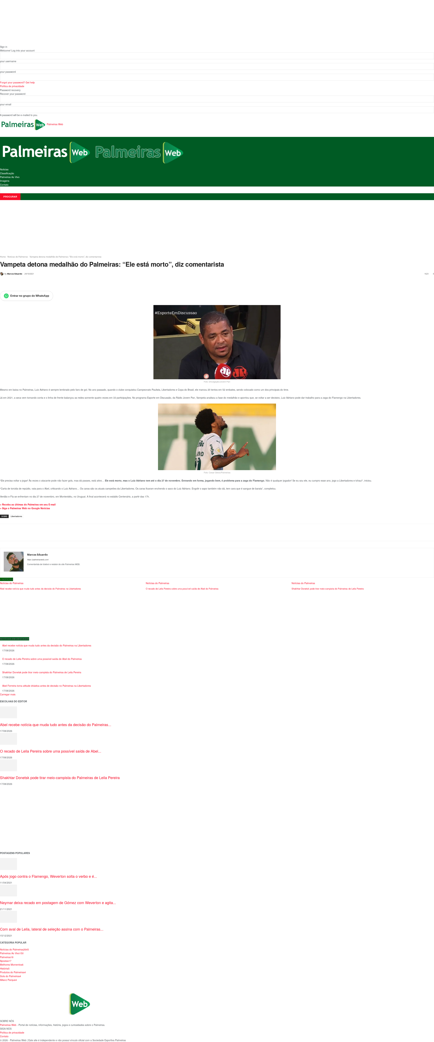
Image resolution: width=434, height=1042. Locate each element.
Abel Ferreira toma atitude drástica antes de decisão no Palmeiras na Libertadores (46, 685)
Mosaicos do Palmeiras (13, 826)
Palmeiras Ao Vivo (9, 177)
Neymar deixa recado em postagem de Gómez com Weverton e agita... (58, 902)
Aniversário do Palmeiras (14, 799)
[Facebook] (23, 282)
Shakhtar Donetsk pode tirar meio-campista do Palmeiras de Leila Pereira (41, 672)
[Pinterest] (39, 282)
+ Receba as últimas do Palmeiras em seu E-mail (28, 504)
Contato (4, 184)
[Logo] (46, 152)
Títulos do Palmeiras (11, 837)
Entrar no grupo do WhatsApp (29, 295)
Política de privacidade (12, 86)
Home (3, 256)
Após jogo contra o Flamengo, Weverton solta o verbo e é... (48, 876)
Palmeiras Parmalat (11, 805)
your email (5, 104)
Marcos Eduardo (14, 273)
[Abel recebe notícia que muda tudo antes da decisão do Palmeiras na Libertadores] (8, 712)
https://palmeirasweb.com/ (38, 559)
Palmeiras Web (8, 1025)
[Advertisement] (217, 227)
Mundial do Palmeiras (12, 842)
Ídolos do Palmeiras (11, 831)
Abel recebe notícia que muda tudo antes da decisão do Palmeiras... (55, 724)
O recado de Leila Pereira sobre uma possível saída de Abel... (50, 751)
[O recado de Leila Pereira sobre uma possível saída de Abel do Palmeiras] (8, 738)
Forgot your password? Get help (17, 82)
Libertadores (16, 516)
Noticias (4, 169)
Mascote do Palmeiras (12, 815)
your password (8, 71)
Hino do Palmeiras (10, 821)
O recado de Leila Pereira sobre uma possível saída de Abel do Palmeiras (42, 659)
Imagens (4, 180)
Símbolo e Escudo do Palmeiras (18, 810)
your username (8, 61)
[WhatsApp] (46, 282)
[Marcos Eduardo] (2, 273)
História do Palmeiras (12, 794)
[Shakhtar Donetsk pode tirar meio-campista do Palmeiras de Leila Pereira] (8, 765)
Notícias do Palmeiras (17, 256)
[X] (31, 282)
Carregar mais (7, 694)
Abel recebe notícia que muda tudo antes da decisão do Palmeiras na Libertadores (46, 645)
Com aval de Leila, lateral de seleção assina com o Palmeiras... (51, 929)
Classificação (7, 173)
